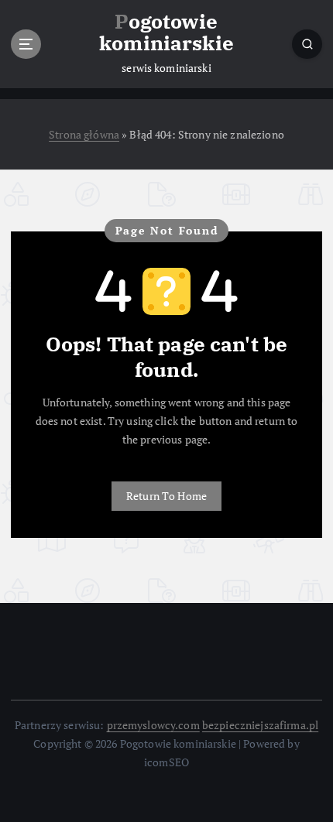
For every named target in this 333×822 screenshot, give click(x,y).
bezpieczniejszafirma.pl (260, 725)
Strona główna (84, 134)
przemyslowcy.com (153, 725)
